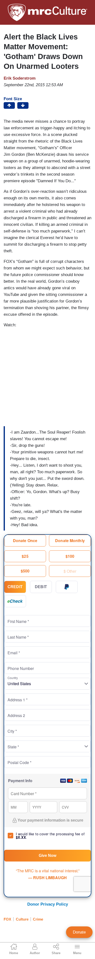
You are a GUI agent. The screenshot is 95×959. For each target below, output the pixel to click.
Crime (38, 919)
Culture (22, 919)
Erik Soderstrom (20, 78)
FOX (7, 919)
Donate (79, 932)
